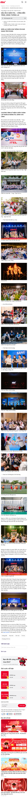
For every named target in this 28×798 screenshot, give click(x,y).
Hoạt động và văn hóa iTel (15, 5)
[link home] (3, 2)
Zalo (4, 713)
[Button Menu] (25, 2)
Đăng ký (23, 677)
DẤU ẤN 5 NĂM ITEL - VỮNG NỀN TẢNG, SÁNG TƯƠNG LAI (12, 8)
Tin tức (7, 5)
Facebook (10, 713)
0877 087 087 (18, 713)
